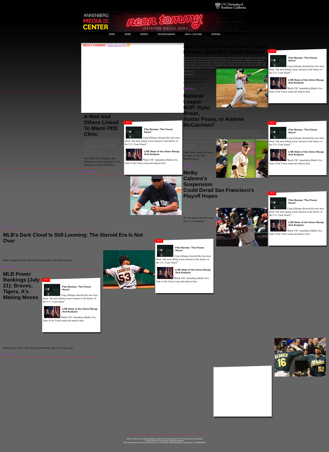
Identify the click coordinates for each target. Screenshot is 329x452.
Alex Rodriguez (113, 140)
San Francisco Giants (251, 65)
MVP (259, 133)
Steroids (18, 249)
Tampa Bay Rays (11, 337)
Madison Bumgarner (254, 60)
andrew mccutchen (214, 131)
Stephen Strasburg (27, 334)
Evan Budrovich (191, 141)
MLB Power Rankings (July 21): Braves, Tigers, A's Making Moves (21, 285)
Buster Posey (189, 60)
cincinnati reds (203, 60)
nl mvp (228, 135)
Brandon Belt (260, 58)
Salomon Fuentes (92, 150)
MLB (230, 63)
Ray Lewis (106, 147)
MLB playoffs (240, 63)
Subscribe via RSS (117, 45)
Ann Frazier (188, 71)
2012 (200, 58)
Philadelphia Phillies (23, 327)
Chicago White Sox (12, 308)
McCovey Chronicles (203, 63)
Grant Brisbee (224, 60)
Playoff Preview (221, 65)
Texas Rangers (27, 337)
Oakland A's (27, 325)
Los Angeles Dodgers (207, 204)
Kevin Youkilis (19, 313)
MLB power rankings (13, 322)
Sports (144, 34)
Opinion (215, 34)
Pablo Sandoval (205, 65)
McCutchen (205, 133)
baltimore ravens (92, 142)
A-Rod (102, 140)
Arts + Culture (193, 34)
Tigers (38, 337)
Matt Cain (187, 63)
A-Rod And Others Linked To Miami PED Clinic (101, 125)
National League (254, 63)
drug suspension (257, 202)
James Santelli (190, 144)
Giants (214, 60)
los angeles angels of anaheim (21, 314)
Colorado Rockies (12, 310)
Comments (89, 140)
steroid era (200, 206)
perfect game (96, 246)
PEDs (100, 145)
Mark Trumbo (19, 317)
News (128, 34)
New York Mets (31, 322)
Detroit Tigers (27, 310)
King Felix (64, 246)
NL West (247, 204)
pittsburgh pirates (240, 135)
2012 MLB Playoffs (235, 58)
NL (222, 135)
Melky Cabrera (108, 142)
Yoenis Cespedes (90, 337)
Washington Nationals (70, 337)
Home (112, 34)
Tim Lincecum (208, 67)
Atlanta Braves (31, 305)
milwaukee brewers (236, 133)
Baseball (249, 58)
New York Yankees (12, 325)
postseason (235, 65)
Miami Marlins (18, 320)
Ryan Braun (195, 138)
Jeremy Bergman (11, 340)
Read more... (90, 171)
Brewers (237, 131)
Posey (252, 135)
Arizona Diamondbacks (215, 202)
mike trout (30, 320)
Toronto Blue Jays (50, 337)
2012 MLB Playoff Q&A (214, 58)
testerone (27, 249)
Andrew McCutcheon (13, 305)
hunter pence (238, 60)
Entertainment (166, 34)
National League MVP (210, 135)
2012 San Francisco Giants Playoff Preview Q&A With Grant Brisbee (225, 49)
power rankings (28, 329)
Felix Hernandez (51, 246)
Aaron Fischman (190, 210)
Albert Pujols (30, 303)
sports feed (196, 67)
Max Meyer (9, 252)
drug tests (37, 246)
